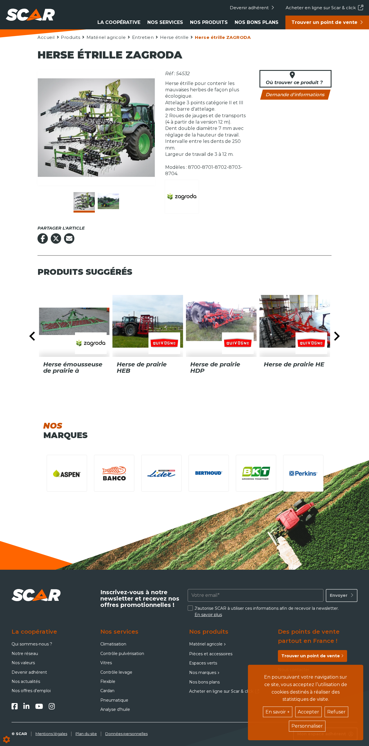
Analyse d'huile (115, 709)
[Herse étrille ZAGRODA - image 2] (108, 201)
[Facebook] (15, 706)
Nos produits (209, 22)
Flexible (107, 681)
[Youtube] (39, 706)
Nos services (165, 22)
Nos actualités (26, 681)
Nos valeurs (23, 662)
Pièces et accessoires (210, 653)
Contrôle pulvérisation (122, 653)
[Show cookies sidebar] (6, 739)
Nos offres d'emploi (31, 690)
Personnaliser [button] (307, 726)
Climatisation (113, 644)
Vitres (106, 662)
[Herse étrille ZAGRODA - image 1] (84, 201)
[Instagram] (52, 706)
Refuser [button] (336, 712)
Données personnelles (126, 733)
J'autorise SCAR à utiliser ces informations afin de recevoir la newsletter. (267, 611)
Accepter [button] (308, 712)
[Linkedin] (26, 706)
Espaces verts (203, 663)
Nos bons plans (256, 22)
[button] (222, 37)
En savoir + (278, 712)
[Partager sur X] (56, 238)
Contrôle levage (116, 672)
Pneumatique (114, 700)
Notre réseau (25, 653)
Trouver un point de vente (324, 22)
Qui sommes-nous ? (32, 644)
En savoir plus (208, 614)
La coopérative (118, 22)
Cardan (107, 690)
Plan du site (86, 733)
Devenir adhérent (249, 7)
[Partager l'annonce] (69, 238)
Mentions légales (51, 733)
